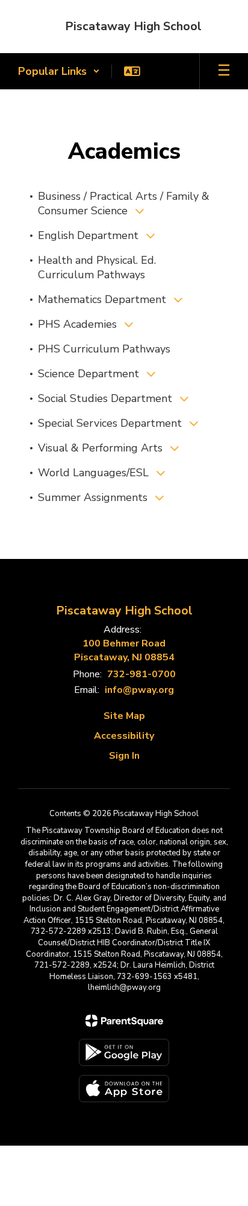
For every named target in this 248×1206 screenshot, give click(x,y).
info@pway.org (139, 690)
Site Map (124, 716)
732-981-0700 (141, 674)
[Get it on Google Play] (124, 1052)
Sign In (124, 755)
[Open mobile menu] (224, 71)
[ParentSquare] (124, 1021)
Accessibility (124, 735)
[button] (59, 71)
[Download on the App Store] (124, 1088)
